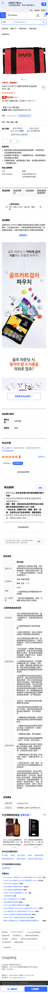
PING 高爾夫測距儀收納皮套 (13, 890)
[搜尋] (44, 22)
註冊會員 (37, 10)
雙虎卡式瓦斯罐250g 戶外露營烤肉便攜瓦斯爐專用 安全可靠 (23, 921)
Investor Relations (17, 932)
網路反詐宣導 (18, 942)
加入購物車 (12, 989)
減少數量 (17, 141)
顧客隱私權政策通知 (32, 935)
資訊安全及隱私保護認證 (29, 938)
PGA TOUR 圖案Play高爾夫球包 (14, 905)
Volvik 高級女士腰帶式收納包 (13, 887)
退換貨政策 (5, 935)
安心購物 (5, 938)
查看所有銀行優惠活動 (19, 134)
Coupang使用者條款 (33, 932)
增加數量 (4, 141)
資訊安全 (14, 938)
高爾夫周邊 (32, 29)
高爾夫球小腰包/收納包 (35, 859)
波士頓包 (5, 855)
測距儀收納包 (6, 868)
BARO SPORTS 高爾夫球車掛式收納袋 (17, 917)
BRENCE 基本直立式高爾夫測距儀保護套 (17, 914)
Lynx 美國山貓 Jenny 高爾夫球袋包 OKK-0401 (19, 911)
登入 (31, 10)
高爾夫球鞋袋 (20, 859)
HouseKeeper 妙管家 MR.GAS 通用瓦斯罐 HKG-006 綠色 (23, 877)
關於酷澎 (5, 932)
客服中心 (44, 10)
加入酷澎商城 (6, 942)
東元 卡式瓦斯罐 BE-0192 (12, 899)
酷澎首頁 (5, 29)
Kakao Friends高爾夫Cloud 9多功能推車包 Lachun (21, 880)
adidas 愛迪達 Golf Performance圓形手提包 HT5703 (21, 908)
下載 (43, 4)
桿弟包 (12, 855)
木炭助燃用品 (8, 896)
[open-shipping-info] (23, 110)
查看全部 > (25, 815)
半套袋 (29, 855)
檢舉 (38, 541)
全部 (4, 22)
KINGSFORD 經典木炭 (11, 884)
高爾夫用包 (5, 34)
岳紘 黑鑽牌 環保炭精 (11, 902)
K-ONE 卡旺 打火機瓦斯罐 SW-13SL (16, 893)
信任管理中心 (17, 935)
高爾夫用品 (22, 29)
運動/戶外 (13, 29)
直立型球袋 (21, 855)
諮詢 (40, 488)
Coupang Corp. (19, 116)
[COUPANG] (9, 959)
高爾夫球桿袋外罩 (8, 859)
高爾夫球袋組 (38, 855)
